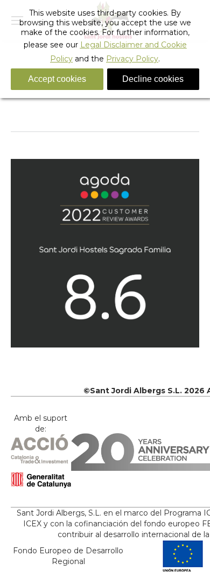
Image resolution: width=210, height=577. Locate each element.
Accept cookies (57, 79)
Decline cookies (153, 79)
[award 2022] (105, 253)
